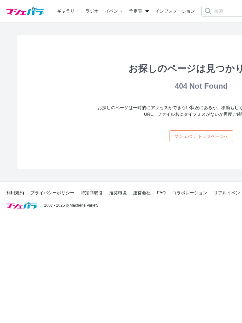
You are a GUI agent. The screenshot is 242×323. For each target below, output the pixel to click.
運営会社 (142, 192)
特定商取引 (92, 192)
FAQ (161, 192)
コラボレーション (189, 192)
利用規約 (15, 192)
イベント (114, 11)
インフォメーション (175, 11)
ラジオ (92, 11)
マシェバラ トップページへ (201, 136)
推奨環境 (118, 192)
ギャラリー (68, 11)
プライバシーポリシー (52, 192)
